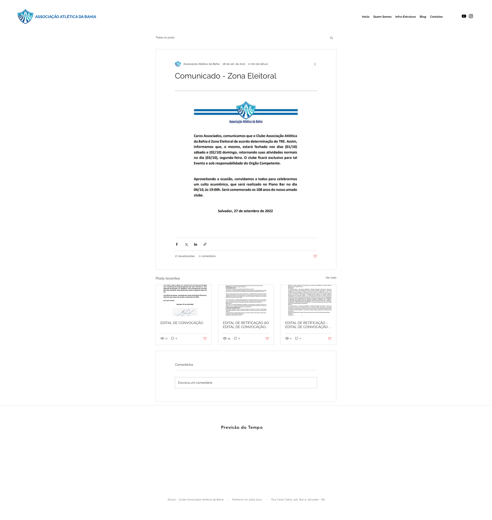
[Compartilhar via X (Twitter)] (186, 244)
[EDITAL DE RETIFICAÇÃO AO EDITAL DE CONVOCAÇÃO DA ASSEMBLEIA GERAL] (246, 300)
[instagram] (471, 16)
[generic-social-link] (464, 16)
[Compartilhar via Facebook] (177, 244)
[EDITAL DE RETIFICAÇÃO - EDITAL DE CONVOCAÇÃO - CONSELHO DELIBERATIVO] (308, 300)
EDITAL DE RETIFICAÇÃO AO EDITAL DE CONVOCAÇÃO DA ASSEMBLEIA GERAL (246, 325)
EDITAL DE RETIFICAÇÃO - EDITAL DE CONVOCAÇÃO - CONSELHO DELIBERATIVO (307, 325)
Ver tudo (331, 277)
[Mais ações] (314, 64)
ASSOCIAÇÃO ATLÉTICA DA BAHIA (65, 16)
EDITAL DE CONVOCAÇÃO (181, 323)
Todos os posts (165, 37)
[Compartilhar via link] (205, 244)
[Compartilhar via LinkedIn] (195, 244)
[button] (331, 37)
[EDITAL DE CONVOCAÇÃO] (183, 300)
